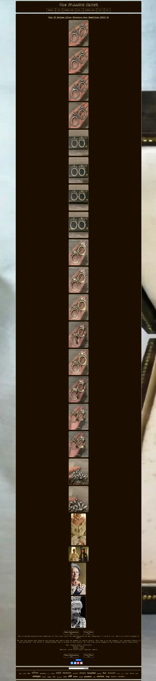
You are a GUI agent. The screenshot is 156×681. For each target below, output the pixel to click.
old (70, 676)
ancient (100, 676)
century (99, 673)
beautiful (91, 673)
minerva (114, 677)
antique (36, 676)
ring (107, 676)
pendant (88, 677)
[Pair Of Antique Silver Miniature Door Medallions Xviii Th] (78, 33)
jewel (137, 673)
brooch (132, 673)
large (122, 673)
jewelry (118, 673)
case (94, 677)
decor (48, 673)
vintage (49, 677)
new (54, 677)
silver (35, 672)
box (104, 673)
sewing (52, 673)
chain (20, 673)
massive (67, 672)
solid (58, 672)
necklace (121, 676)
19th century (59, 677)
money (82, 672)
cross (65, 677)
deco (28, 673)
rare (126, 673)
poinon (44, 677)
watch (24, 673)
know (75, 676)
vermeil (75, 673)
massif (81, 677)
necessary (43, 673)
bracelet (111, 673)
